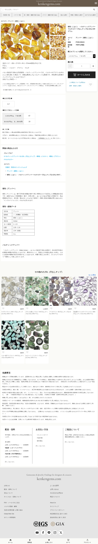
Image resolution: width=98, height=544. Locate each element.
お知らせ (7, 485)
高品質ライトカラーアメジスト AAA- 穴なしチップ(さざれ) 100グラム (84, 312)
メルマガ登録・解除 (10, 506)
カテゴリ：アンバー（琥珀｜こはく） (13, 21)
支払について (8, 493)
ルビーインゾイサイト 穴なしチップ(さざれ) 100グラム (36, 356)
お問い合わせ (54, 489)
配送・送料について (10, 489)
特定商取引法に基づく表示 (58, 514)
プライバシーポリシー (57, 510)
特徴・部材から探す (77, 15)
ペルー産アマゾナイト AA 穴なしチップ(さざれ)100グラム (12, 356)
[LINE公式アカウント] (49, 532)
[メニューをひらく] (94, 3)
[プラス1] (93, 66)
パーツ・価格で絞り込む (49, 15)
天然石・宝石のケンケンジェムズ (16, 167)
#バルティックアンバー (11, 156)
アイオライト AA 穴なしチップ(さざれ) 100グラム (60, 312)
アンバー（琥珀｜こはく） (15, 171)
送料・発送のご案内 (75, 86)
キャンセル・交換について (12, 496)
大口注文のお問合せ (56, 493)
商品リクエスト (55, 496)
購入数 (70, 62)
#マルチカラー (8, 159)
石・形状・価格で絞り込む (32, 15)
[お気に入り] (3, 308)
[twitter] (60, 532)
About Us (53, 502)
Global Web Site (9, 514)
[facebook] (43, 532)
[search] (94, 9)
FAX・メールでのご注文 (12, 502)
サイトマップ (54, 506)
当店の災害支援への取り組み (13, 510)
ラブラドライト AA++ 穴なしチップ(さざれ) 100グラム (12, 312)
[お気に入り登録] (90, 84)
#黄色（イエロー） (42, 156)
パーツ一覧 (17, 15)
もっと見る (92, 275)
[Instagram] (55, 532)
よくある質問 (54, 485)
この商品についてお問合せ (77, 82)
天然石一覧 (6, 15)
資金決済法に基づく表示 (58, 517)
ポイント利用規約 (10, 517)
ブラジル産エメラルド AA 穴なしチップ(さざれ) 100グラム (36, 312)
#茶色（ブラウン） (55, 156)
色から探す (64, 15)
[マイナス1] (70, 66)
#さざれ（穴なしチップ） (27, 156)
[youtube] (37, 532)
